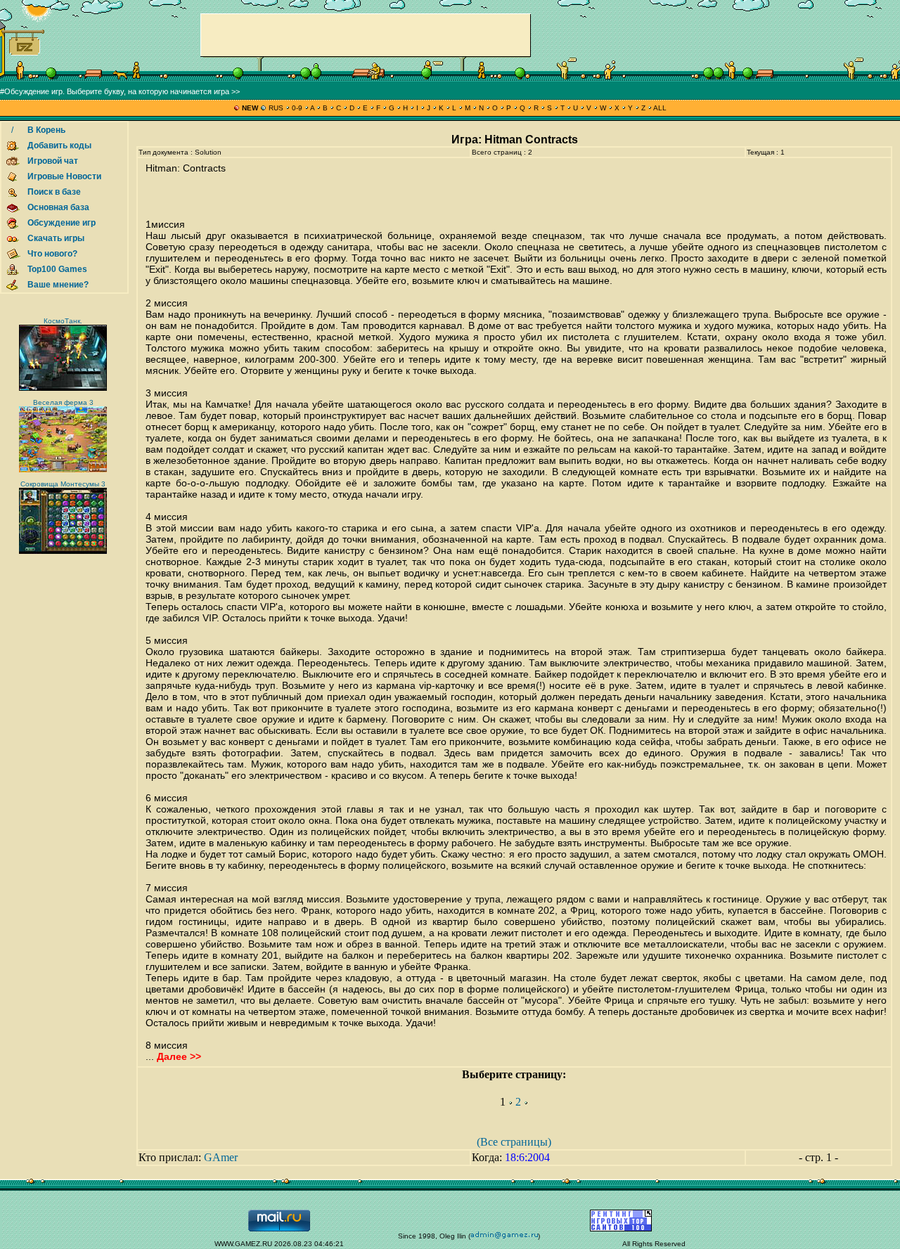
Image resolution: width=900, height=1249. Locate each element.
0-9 (297, 108)
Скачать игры (55, 238)
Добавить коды (59, 145)
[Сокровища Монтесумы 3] (63, 551)
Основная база (58, 207)
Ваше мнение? (58, 285)
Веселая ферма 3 (63, 402)
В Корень (46, 130)
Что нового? (52, 254)
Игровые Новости (64, 176)
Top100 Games (57, 269)
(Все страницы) (514, 1142)
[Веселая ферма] (63, 470)
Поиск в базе (54, 192)
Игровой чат (52, 161)
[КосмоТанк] (63, 388)
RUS (275, 108)
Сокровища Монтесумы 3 (62, 484)
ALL (659, 108)
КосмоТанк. (63, 321)
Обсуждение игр (61, 223)
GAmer (221, 1157)
